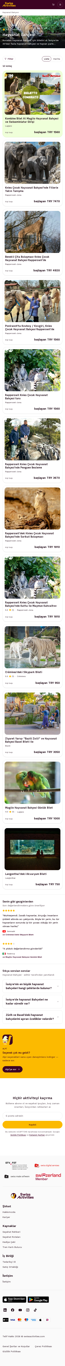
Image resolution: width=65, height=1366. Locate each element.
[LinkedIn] (5, 1310)
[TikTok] (35, 1310)
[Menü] (60, 4)
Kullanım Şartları (37, 1135)
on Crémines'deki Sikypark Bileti (18, 935)
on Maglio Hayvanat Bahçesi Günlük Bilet (22, 957)
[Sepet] (53, 4)
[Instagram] (27, 1310)
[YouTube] (20, 1310)
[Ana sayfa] (9, 4)
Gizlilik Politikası (18, 1135)
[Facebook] (12, 1310)
